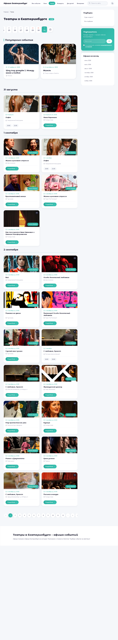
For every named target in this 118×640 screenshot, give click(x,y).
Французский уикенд (53, 387)
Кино (45, 3)
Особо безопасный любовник (56, 277)
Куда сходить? (88, 17)
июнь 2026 (87, 60)
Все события (36, 3)
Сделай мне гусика (14, 351)
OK (109, 41)
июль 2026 (87, 64)
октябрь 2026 (88, 77)
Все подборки (88, 21)
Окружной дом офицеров (14, 425)
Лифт (8, 117)
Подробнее (49, 125)
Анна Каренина (50, 117)
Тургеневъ (10, 199)
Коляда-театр (49, 120)
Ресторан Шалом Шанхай (52, 354)
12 (63, 515)
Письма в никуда (51, 494)
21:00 (15, 125)
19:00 (8, 125)
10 (53, 515)
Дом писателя (11, 163)
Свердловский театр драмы (15, 120)
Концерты (60, 3)
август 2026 (88, 68)
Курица (47, 423)
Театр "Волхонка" (50, 389)
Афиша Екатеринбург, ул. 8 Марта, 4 (17, 497)
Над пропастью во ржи (16, 423)
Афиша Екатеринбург (15, 3)
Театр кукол (10, 461)
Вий (7, 277)
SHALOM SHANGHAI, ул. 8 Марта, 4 (17, 389)
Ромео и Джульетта (15, 458)
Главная (6, 12)
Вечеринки (80, 3)
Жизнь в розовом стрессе (17, 160)
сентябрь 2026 (88, 73)
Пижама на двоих (13, 313)
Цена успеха (49, 458)
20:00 (53, 359)
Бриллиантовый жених (16, 196)
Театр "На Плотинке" (51, 199)
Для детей (70, 3)
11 (58, 515)
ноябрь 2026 (88, 81)
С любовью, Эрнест (52, 351)
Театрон (47, 461)
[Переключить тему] (112, 3)
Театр (52, 3)
